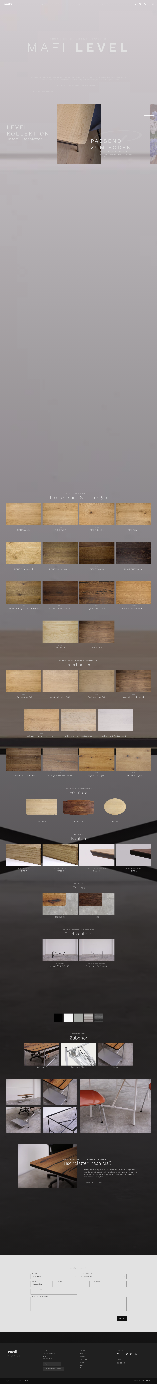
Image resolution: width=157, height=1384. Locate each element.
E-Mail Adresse (38, 1289)
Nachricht (73, 1268)
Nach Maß (78, 479)
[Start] (78, 217)
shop (93, 4)
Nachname (98, 1281)
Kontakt (104, 4)
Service (82, 4)
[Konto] (135, 4)
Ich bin (35, 1273)
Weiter (121, 1318)
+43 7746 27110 (53, 1364)
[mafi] (8, 4)
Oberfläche (12, 1218)
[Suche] (153, 4)
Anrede (35, 1281)
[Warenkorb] (144, 4)
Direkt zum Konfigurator (43, 91)
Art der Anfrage (87, 1273)
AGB (26, 1380)
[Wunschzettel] (140, 4)
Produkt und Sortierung (18, 1210)
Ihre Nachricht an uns (40, 1296)
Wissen (70, 4)
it (124, 1363)
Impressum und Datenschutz (14, 1380)
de (121, 1363)
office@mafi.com (54, 1368)
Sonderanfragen (14, 1225)
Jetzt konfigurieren (94, 1182)
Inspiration (57, 4)
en (118, 1363)
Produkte (42, 4)
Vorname (60, 1281)
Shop (81, 1365)
